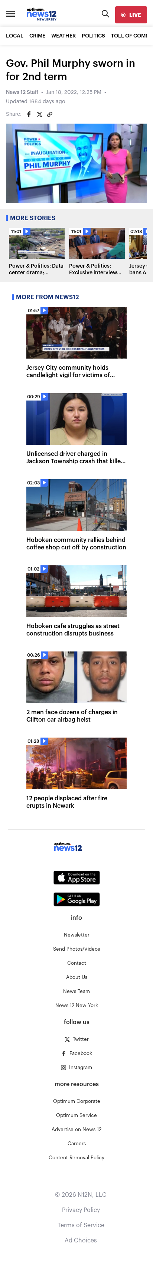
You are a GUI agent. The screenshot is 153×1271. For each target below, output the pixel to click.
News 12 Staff (22, 92)
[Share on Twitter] (39, 114)
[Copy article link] (50, 114)
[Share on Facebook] (29, 114)
